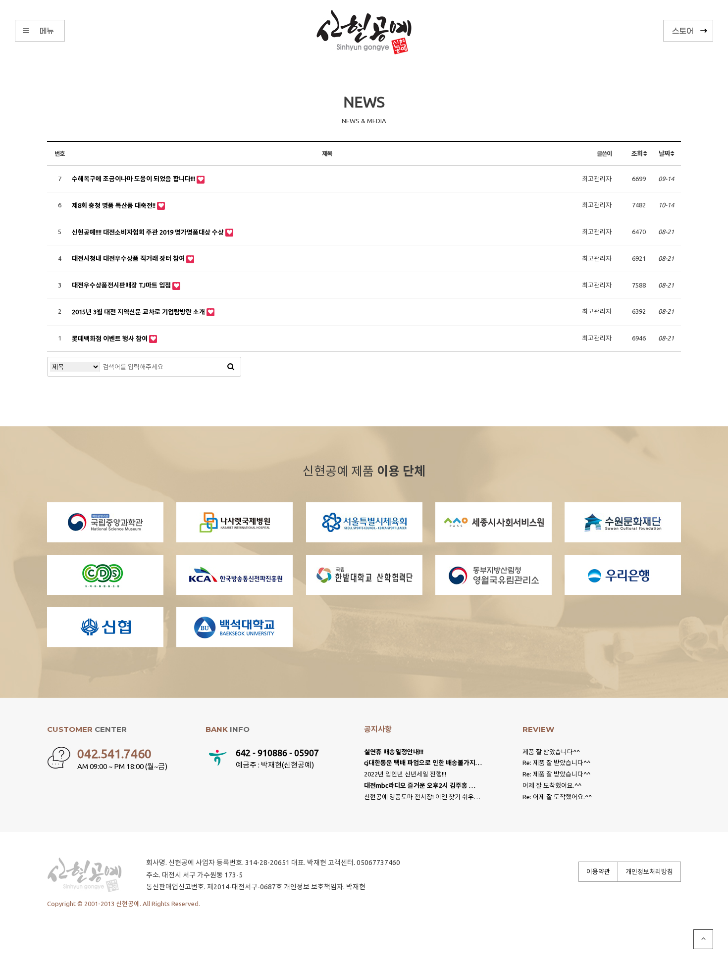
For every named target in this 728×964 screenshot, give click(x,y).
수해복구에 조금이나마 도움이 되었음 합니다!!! (134, 178)
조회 (637, 153)
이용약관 (598, 871)
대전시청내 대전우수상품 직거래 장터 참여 (129, 258)
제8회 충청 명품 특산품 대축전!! (114, 205)
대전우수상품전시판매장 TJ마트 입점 (122, 285)
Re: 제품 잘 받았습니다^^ (556, 762)
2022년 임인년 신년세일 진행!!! (405, 774)
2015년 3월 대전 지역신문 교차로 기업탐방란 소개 (139, 311)
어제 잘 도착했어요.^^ (551, 785)
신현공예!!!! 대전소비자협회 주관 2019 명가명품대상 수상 (148, 232)
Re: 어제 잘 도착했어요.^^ (557, 796)
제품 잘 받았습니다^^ (551, 751)
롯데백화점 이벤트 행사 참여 (110, 338)
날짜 (664, 153)
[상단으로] (703, 939)
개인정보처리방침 (649, 871)
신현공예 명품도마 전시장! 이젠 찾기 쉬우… (422, 796)
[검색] (231, 366)
